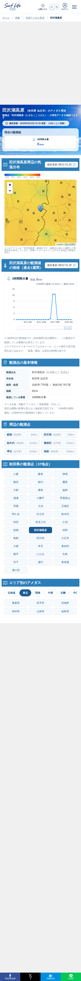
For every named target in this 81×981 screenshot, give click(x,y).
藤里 (40, 474)
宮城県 (65, 602)
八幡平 (40, 498)
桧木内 (65, 514)
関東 (37, 592)
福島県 (65, 611)
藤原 (15, 482)
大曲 (15, 546)
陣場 (65, 474)
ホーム (5, 17)
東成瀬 (65, 562)
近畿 (63, 592)
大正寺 (65, 538)
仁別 (65, 522)
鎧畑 (15, 530)
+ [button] (10, 184)
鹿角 (40, 490)
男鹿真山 (65, 498)
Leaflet (59, 244)
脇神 (65, 490)
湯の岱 (16, 570)
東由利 (65, 546)
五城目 (65, 506)
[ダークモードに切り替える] (54, 7)
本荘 (40, 546)
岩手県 (40, 602)
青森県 (16, 602)
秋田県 (16, 611)
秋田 (15, 522)
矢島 (65, 554)
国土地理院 (70, 244)
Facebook (10, 978)
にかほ (40, 554)
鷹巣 (65, 482)
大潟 (40, 506)
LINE (71, 978)
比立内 (40, 514)
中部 (50, 592)
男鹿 (15, 506)
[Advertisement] (40, 67)
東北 (25, 592)
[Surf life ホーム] (13, 6)
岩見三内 (40, 522)
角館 (15, 538)
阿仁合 (16, 514)
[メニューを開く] (74, 7)
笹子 (15, 562)
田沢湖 (40, 538)
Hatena (51, 978)
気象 (17, 17)
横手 (15, 554)
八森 (15, 474)
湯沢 (40, 562)
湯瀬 (15, 498)
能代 (40, 482)
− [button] (10, 190)
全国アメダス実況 (35, 17)
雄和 (65, 530)
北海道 (11, 592)
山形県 (40, 611)
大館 (15, 490)
